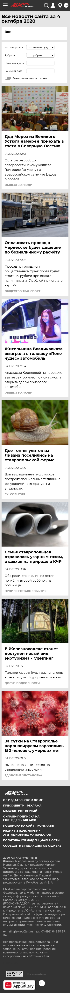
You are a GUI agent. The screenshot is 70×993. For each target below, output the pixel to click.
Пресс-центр (13, 805)
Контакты (45, 825)
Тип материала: (14, 47)
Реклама (34, 805)
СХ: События (15, 494)
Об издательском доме (23, 800)
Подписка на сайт (18, 825)
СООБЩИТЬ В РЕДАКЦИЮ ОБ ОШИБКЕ (32, 845)
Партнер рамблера (36, 974)
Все (8, 32)
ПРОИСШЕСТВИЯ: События (25, 591)
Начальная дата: (14, 63)
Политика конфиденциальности (31, 840)
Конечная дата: (14, 71)
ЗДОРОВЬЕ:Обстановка (23, 775)
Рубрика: (10, 55)
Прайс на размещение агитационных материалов (27, 832)
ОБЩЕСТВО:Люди (18, 185)
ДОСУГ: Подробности (22, 683)
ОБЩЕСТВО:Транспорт (22, 291)
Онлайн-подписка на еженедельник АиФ (21, 818)
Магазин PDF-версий (20, 811)
